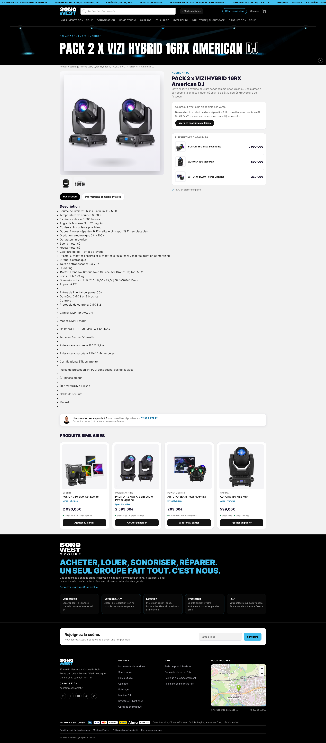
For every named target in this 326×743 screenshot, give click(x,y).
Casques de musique (242, 20)
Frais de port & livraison (178, 666)
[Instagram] (63, 696)
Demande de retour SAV (178, 672)
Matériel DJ (180, 20)
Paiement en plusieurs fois (179, 683)
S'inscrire (252, 636)
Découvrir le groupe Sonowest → (79, 587)
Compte (254, 11)
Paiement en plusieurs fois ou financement (198, 2)
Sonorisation (106, 20)
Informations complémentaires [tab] (103, 196)
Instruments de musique (76, 20)
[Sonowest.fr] (68, 11)
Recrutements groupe (151, 730)
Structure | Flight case (208, 20)
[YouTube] (78, 696)
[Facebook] (71, 696)
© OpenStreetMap (258, 710)
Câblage (145, 20)
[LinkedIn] (94, 696)
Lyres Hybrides (102, 66)
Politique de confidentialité (125, 730)
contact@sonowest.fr (71, 687)
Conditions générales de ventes (75, 730)
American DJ (180, 73)
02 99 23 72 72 (149, 418)
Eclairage (162, 20)
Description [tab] (70, 196)
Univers (123, 660)
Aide (167, 660)
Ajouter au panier (84, 522)
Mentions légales (101, 730)
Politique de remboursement (180, 677)
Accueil (63, 66)
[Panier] (264, 11)
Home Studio (127, 20)
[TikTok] (86, 696)
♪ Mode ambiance (191, 11)
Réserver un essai (234, 11)
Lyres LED (86, 66)
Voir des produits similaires (195, 123)
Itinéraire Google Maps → (224, 710)
